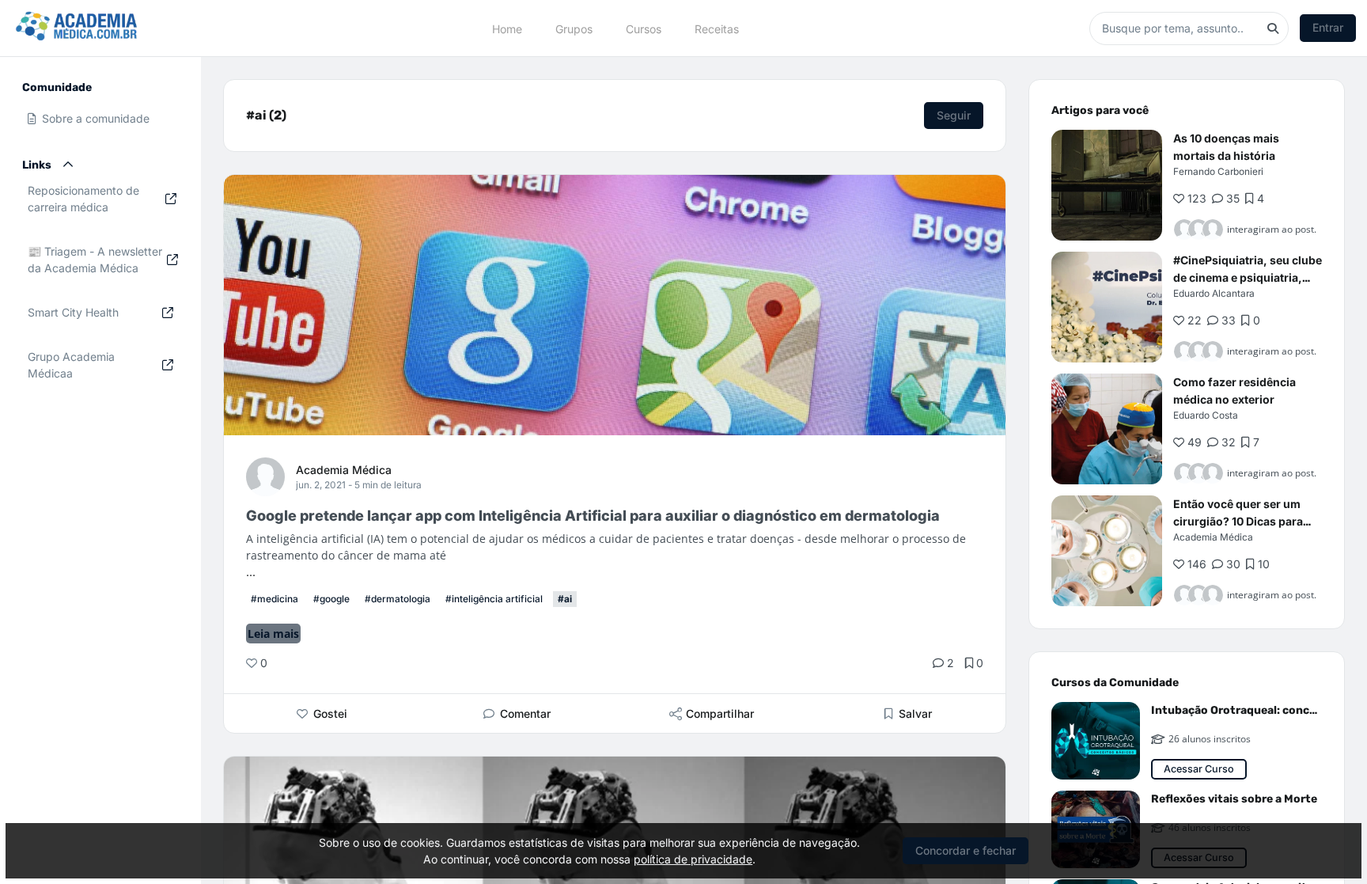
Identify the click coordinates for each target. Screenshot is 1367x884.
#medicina (274, 599)
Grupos (574, 28)
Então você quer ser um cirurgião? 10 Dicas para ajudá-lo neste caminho (1238, 521)
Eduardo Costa (1205, 415)
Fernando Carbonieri (1218, 171)
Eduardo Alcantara (1214, 293)
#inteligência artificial (494, 599)
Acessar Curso (1199, 769)
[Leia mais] (1106, 185)
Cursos (643, 28)
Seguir (954, 115)
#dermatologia (397, 599)
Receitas (717, 28)
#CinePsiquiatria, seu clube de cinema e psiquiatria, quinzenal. (1247, 277)
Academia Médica (344, 469)
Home (507, 28)
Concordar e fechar (965, 850)
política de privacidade (693, 859)
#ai (565, 599)
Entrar (1327, 27)
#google (331, 599)
